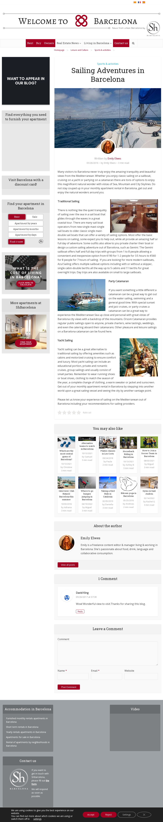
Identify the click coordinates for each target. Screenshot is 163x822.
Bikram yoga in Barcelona (128, 494)
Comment (63, 639)
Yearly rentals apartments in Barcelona (26, 732)
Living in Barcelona (96, 43)
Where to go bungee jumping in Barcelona (87, 495)
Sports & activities (107, 64)
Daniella (109, 504)
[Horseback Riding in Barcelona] (128, 442)
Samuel (88, 456)
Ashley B (130, 464)
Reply (80, 611)
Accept (90, 814)
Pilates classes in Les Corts (107, 452)
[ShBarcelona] (81, 22)
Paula (109, 461)
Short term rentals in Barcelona (22, 726)
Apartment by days (25, 234)
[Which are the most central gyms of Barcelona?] (66, 442)
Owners (49, 43)
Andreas (130, 503)
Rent (30, 43)
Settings (127, 814)
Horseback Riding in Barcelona (128, 454)
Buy (38, 43)
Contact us (121, 43)
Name (62, 670)
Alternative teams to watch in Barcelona (87, 446)
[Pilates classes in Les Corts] (108, 442)
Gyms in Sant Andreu (149, 492)
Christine (68, 467)
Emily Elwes (114, 158)
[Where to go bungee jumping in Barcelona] (87, 482)
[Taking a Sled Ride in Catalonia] (108, 482)
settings (37, 819)
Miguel (150, 464)
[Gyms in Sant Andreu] (149, 482)
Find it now (16, 241)
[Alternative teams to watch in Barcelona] (87, 438)
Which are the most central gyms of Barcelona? (66, 455)
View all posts (68, 564)
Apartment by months (26, 229)
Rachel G (150, 501)
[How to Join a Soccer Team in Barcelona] (149, 442)
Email (95, 670)
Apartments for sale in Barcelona (23, 737)
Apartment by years (26, 223)
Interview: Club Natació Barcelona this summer (66, 495)
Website (129, 670)
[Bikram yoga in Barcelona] (128, 483)
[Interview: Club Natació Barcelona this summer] (66, 482)
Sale (34, 216)
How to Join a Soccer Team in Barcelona (149, 453)
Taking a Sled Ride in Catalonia (108, 493)
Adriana (68, 507)
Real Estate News (68, 43)
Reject (108, 814)
